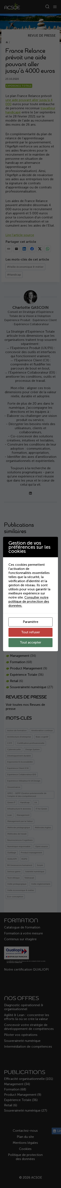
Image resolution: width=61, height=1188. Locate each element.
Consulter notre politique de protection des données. (28, 601)
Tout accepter (30, 642)
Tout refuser (30, 632)
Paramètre (30, 622)
